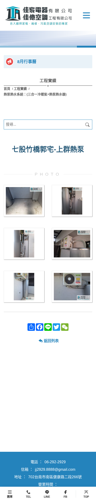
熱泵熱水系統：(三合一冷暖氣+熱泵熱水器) (35, 94)
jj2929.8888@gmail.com (55, 469)
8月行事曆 (26, 61)
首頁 (7, 88)
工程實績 (20, 88)
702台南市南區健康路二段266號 (55, 477)
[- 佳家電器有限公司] (24, 201)
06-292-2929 (55, 462)
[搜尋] (87, 124)
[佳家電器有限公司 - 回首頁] (39, 15)
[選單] (86, 15)
